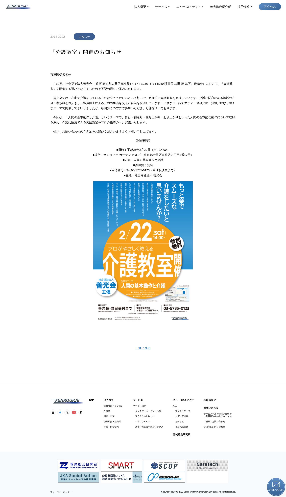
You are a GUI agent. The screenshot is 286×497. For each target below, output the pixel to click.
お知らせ (178, 421)
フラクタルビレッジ (144, 416)
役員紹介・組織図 (112, 421)
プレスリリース (181, 411)
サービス (161, 6)
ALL (175, 406)
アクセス (270, 6)
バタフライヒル (141, 421)
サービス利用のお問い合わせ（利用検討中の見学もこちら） (219, 415)
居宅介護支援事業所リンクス (148, 427)
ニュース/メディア (188, 6)
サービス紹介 (139, 406)
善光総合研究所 (220, 6)
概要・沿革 (109, 416)
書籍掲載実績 (180, 427)
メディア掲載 (180, 416)
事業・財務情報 (111, 427)
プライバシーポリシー (61, 492)
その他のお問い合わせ (214, 427)
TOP (91, 400)
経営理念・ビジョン (113, 406)
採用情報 (243, 6)
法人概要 (140, 6)
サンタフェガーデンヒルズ (147, 411)
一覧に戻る (143, 348)
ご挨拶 (107, 411)
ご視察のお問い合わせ (214, 421)
